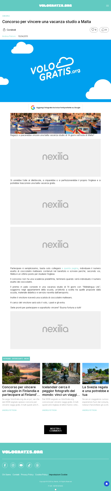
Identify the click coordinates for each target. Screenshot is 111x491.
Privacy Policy (27, 474)
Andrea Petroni (9, 36)
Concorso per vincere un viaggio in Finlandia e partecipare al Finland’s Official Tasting (20, 391)
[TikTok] (28, 464)
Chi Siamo (6, 474)
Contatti (16, 474)
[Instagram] (11, 464)
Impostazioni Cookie (58, 474)
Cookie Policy (41, 474)
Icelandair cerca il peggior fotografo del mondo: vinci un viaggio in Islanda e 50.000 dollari (60, 391)
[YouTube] (19, 464)
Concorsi (6, 16)
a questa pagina (70, 268)
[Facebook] (3, 464)
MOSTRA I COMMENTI (55, 429)
